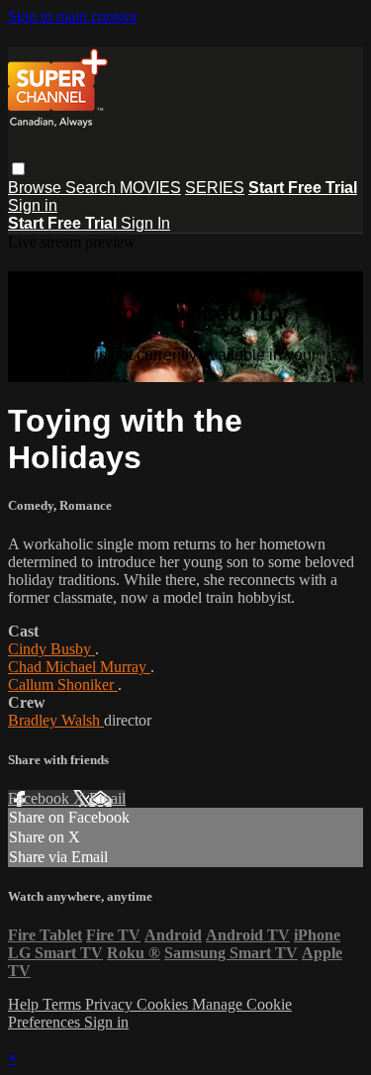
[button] (18, 168)
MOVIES (150, 187)
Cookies (164, 1004)
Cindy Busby (51, 648)
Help (25, 1004)
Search (92, 187)
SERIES (214, 187)
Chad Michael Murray (79, 666)
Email (107, 798)
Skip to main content (72, 16)
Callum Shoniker (63, 684)
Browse (36, 187)
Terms (64, 1004)
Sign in (32, 205)
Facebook (40, 798)
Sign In (145, 223)
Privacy (111, 1004)
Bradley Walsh (56, 720)
